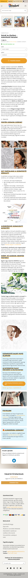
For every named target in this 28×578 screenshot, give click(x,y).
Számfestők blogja (8, 524)
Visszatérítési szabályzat (10, 535)
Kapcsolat (6, 526)
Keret (2, 46)
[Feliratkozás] (23, 563)
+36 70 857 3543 (18, 1)
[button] (1, 6)
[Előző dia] (10, 29)
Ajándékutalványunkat (14, 435)
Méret (2, 52)
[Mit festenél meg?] (25, 10)
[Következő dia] (17, 29)
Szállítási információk (9, 533)
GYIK (4, 537)
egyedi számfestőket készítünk (15, 507)
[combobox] (14, 10)
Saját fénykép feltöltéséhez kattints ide (14, 383)
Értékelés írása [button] (14, 483)
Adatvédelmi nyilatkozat (9, 531)
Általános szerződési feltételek (11, 529)
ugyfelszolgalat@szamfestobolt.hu (16, 551)
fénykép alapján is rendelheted (13, 244)
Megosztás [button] (5, 119)
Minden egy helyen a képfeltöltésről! (12, 388)
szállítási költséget (13, 41)
